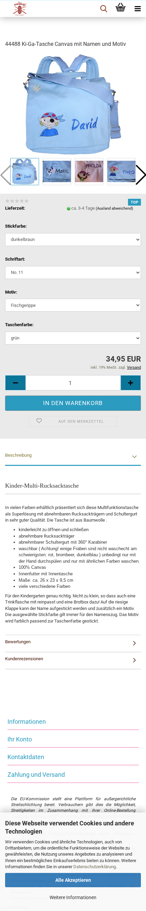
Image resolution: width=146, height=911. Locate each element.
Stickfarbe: (16, 226)
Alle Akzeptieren (73, 880)
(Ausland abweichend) (114, 208)
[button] (15, 382)
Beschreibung (18, 455)
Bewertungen (18, 641)
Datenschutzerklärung (94, 866)
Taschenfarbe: (19, 324)
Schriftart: (15, 259)
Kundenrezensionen (24, 658)
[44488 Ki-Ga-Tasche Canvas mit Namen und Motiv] (73, 104)
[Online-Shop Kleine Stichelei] (17, 8)
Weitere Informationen (73, 897)
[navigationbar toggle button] (137, 8)
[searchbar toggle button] (103, 8)
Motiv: (11, 292)
